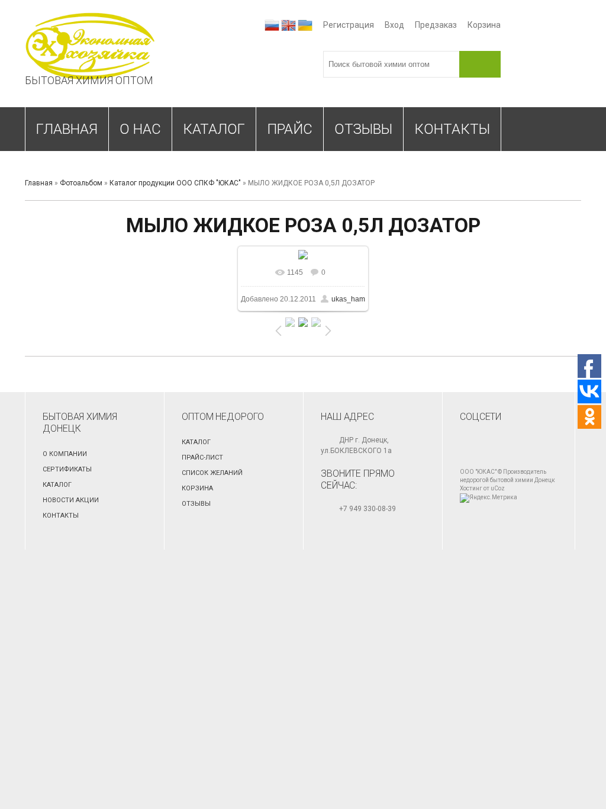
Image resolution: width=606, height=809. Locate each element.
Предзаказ (436, 25)
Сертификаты (67, 469)
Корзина (484, 25)
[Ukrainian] (305, 25)
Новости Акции (71, 500)
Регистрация (348, 25)
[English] (288, 25)
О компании (65, 454)
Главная (39, 183)
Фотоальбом (81, 183)
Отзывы (196, 504)
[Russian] (272, 25)
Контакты (61, 515)
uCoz (498, 488)
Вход (394, 25)
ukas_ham (348, 299)
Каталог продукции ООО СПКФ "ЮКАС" (175, 183)
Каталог (57, 485)
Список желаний (212, 473)
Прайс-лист (202, 457)
